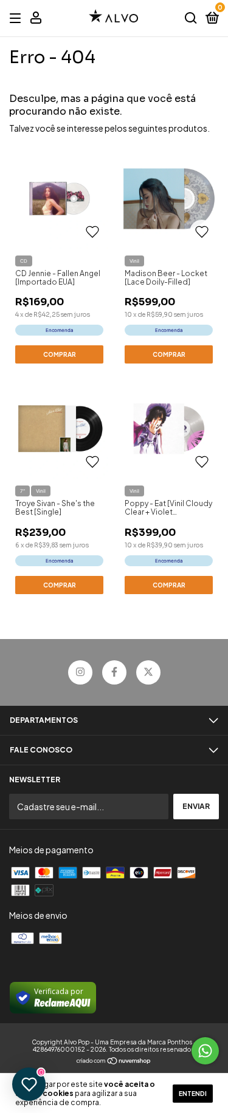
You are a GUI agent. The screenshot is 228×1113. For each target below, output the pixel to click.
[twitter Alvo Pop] (148, 672)
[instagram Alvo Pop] (80, 672)
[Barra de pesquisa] (191, 18)
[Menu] (17, 18)
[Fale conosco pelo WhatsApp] (205, 1050)
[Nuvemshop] (114, 1061)
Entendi (193, 1093)
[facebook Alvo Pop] (114, 672)
